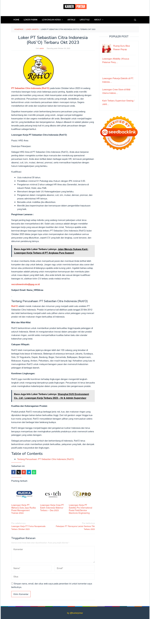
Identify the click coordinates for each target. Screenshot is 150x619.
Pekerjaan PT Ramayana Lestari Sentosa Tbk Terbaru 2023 (75, 526)
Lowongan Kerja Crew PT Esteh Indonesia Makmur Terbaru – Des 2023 (52, 507)
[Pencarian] (135, 19)
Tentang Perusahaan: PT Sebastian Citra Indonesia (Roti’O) (45, 459)
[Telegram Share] (29, 472)
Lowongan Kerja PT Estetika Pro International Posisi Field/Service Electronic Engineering (80, 508)
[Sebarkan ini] (13, 472)
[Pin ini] (24, 472)
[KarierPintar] (75, 6)
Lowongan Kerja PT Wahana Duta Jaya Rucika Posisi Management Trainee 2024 (23, 508)
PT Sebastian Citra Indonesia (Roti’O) (30, 88)
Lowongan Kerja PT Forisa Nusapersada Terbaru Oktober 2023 (28, 526)
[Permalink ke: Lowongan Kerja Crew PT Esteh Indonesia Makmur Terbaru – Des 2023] (53, 494)
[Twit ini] (18, 472)
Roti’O (14, 306)
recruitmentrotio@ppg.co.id (25, 284)
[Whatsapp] (34, 472)
